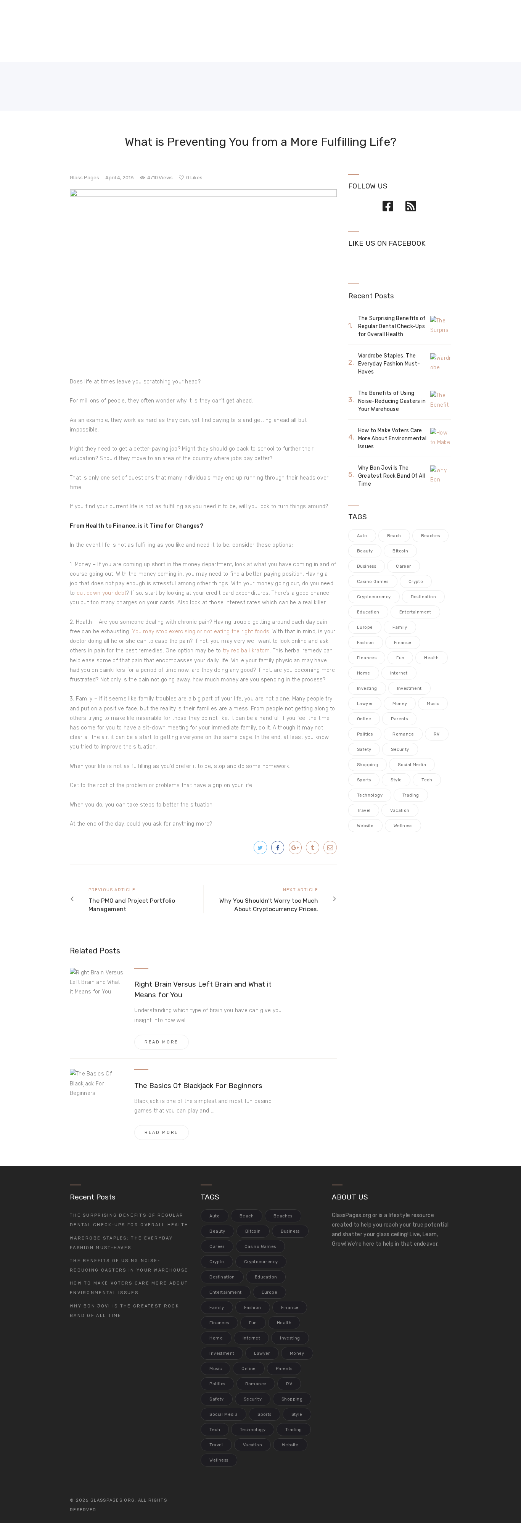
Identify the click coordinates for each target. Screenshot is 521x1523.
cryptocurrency (374, 596)
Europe (365, 627)
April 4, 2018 (119, 177)
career (403, 566)
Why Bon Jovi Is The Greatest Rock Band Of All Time (391, 476)
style (396, 780)
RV (437, 734)
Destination (423, 596)
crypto (415, 581)
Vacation (399, 810)
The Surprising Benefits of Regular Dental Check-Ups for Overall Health (392, 326)
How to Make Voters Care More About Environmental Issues (392, 438)
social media (412, 764)
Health (431, 657)
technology (370, 795)
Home (363, 673)
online (364, 718)
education (368, 612)
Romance (403, 734)
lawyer (365, 703)
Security (400, 749)
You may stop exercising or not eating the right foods (200, 631)
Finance (403, 642)
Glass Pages (84, 177)
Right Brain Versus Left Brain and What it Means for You (203, 989)
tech (426, 780)
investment (409, 688)
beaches (430, 535)
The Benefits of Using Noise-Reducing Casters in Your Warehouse (392, 401)
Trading (410, 795)
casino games (373, 581)
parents (399, 718)
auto (362, 535)
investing (367, 688)
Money (399, 703)
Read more (161, 1042)
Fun (400, 657)
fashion (365, 642)
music (433, 703)
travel (363, 810)
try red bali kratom (246, 650)
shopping (367, 764)
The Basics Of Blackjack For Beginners (198, 1086)
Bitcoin (400, 551)
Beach (394, 535)
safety (364, 749)
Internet (399, 673)
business (366, 566)
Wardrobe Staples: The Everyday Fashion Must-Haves (389, 364)
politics (365, 734)
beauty (365, 551)
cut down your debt (101, 593)
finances (366, 657)
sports (364, 780)
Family (399, 627)
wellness (403, 825)
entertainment (415, 612)
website (365, 825)
